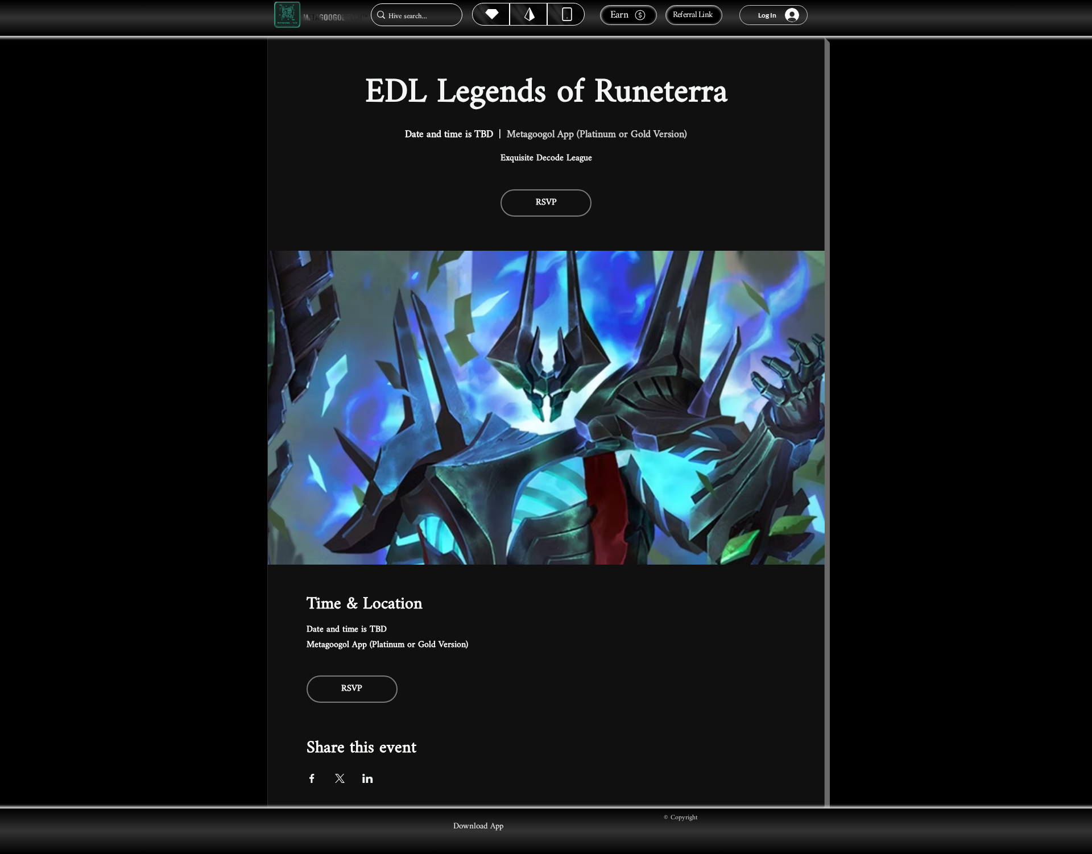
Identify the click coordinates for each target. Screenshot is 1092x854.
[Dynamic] (566, 14)
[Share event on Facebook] (312, 778)
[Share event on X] (339, 778)
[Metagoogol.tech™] (287, 15)
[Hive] (491, 14)
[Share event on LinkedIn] (367, 778)
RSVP (546, 202)
